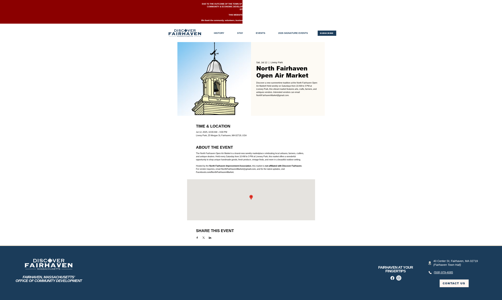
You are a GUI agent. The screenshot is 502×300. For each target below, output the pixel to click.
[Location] (429, 263)
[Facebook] (392, 278)
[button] (327, 33)
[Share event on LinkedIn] (210, 238)
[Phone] (430, 272)
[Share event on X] (203, 238)
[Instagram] (398, 278)
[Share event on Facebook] (197, 238)
